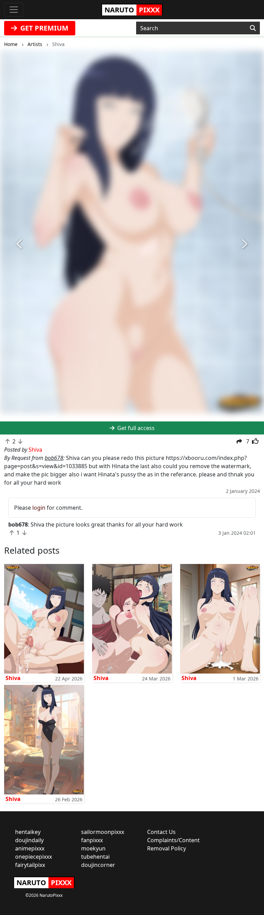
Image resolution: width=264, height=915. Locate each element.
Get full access (135, 428)
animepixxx (29, 848)
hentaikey (28, 832)
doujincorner (98, 865)
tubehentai (95, 856)
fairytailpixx (30, 865)
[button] (20, 244)
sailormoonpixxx (102, 832)
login (38, 507)
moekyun (93, 848)
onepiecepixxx (33, 856)
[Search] (253, 28)
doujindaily (29, 840)
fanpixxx (92, 840)
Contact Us (161, 832)
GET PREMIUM (43, 28)
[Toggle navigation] (13, 9)
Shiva (13, 678)
